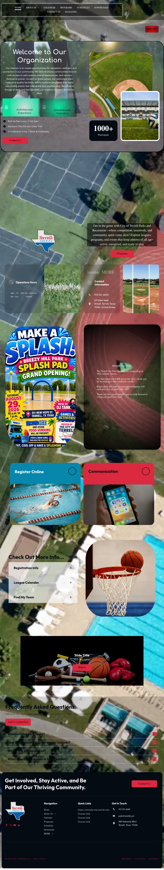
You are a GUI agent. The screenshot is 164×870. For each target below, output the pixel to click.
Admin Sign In (153, 859)
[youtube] (15, 825)
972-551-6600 (124, 809)
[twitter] (10, 825)
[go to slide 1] (82, 682)
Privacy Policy (140, 859)
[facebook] (6, 825)
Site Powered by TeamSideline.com (17, 859)
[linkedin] (19, 825)
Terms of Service (39, 859)
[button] (43, 568)
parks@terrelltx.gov (126, 815)
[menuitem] (18, 8)
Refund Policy (126, 859)
